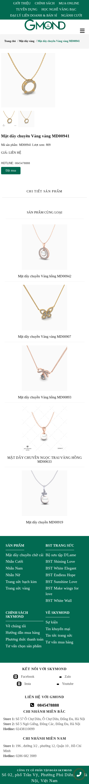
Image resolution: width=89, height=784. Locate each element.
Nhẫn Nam (14, 568)
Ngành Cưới (71, 15)
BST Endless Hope (60, 575)
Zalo (68, 676)
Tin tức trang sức (59, 635)
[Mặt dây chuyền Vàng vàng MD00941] (44, 80)
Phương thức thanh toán (24, 639)
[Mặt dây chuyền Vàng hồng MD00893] (45, 368)
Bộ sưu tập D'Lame (61, 555)
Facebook (27, 676)
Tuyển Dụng (26, 9)
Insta (27, 684)
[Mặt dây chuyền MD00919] (45, 493)
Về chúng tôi (16, 626)
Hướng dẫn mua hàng (23, 632)
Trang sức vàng (18, 588)
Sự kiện (52, 622)
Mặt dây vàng (26, 41)
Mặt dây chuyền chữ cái (24, 555)
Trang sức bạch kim (21, 581)
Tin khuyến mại (58, 629)
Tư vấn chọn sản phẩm (23, 646)
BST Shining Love (60, 561)
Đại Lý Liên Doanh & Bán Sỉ (33, 15)
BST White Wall (59, 600)
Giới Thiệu (22, 3)
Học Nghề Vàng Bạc (58, 9)
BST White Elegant (61, 568)
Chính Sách (45, 3)
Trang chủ (10, 41)
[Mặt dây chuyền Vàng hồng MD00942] (45, 247)
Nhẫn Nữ (13, 575)
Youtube (67, 684)
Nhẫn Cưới (14, 561)
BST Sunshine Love (61, 581)
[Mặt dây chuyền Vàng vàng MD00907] (45, 307)
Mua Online (69, 3)
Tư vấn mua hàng (59, 642)
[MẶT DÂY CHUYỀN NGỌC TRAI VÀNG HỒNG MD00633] (45, 428)
